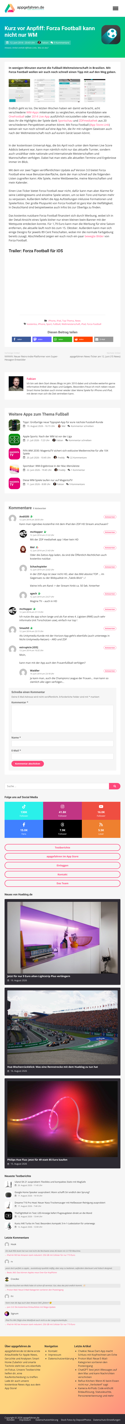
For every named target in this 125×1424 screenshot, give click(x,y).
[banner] (24, 8)
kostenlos (32, 324)
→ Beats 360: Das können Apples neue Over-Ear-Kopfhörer (31, 1272)
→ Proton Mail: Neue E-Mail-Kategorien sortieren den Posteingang (34, 1289)
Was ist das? (43, 47)
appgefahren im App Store (63, 856)
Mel (63, 426)
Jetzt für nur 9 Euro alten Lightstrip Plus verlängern (38, 976)
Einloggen (62, 865)
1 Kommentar (78, 470)
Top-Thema (68, 320)
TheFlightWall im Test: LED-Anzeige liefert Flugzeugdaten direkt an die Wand (53, 1213)
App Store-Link (99, 125)
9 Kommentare (61, 42)
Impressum (54, 1354)
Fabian (45, 42)
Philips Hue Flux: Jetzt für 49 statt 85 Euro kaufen (37, 1159)
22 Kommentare (78, 457)
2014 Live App (41, 116)
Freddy (61, 457)
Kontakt (63, 874)
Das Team (62, 883)
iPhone (51, 320)
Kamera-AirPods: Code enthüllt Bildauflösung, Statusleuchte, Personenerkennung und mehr (96, 1392)
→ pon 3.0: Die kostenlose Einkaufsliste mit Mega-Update (30, 1307)
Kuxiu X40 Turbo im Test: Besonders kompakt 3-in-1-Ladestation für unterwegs (55, 1223)
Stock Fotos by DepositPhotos (76, 1419)
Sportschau (65, 121)
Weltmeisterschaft (71, 324)
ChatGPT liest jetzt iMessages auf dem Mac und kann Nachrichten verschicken (97, 1373)
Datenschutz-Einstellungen (106, 1419)
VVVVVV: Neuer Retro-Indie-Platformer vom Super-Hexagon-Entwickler (31, 358)
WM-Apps (32, 112)
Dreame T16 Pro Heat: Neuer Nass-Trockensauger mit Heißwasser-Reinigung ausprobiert (60, 1202)
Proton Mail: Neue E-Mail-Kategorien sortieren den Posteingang (93, 1362)
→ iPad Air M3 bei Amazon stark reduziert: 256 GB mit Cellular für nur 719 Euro (40, 1255)
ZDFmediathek (88, 121)
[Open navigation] (115, 8)
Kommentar (19, 702)
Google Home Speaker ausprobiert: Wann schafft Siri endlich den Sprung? (52, 1192)
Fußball (56, 324)
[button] (21, 339)
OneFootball (16, 116)
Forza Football (94, 324)
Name (16, 737)
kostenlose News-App (17, 1384)
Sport (49, 324)
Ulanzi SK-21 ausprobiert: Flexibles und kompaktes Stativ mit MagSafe (50, 1182)
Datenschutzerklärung (61, 1358)
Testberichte (62, 847)
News (78, 320)
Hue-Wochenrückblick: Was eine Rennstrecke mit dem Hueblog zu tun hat (52, 1066)
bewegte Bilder (94, 236)
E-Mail (16, 750)
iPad (59, 320)
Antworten (110, 517)
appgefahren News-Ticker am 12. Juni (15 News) (95, 356)
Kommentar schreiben (82, 426)
